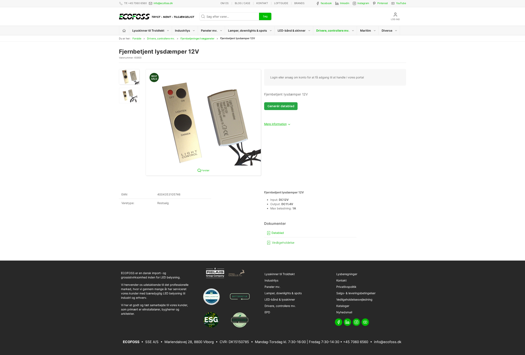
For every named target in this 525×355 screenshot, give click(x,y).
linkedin (344, 3)
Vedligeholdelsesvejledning (354, 299)
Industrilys (271, 280)
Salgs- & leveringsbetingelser (355, 293)
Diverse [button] (387, 30)
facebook (326, 3)
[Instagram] (356, 322)
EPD (267, 312)
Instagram (363, 3)
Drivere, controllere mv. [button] (332, 30)
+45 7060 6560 (355, 342)
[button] (129, 77)
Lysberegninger (346, 274)
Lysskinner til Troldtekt (280, 274)
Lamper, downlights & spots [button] (247, 30)
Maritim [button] (365, 30)
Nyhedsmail (344, 312)
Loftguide (281, 3)
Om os (224, 3)
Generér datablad (280, 106)
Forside (136, 38)
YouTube (401, 3)
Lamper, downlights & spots (283, 293)
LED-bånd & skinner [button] (292, 30)
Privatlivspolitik (346, 286)
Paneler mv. (272, 286)
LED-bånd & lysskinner (280, 299)
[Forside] (124, 30)
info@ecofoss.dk (163, 3)
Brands (299, 3)
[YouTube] (365, 322)
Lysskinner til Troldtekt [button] (148, 30)
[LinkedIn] (347, 322)
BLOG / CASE (242, 3)
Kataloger (342, 306)
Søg (265, 16)
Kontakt (262, 3)
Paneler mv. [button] (209, 30)
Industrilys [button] (182, 30)
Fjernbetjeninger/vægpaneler (197, 38)
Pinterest (382, 3)
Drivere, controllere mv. (161, 38)
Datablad (277, 232)
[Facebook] (338, 322)
